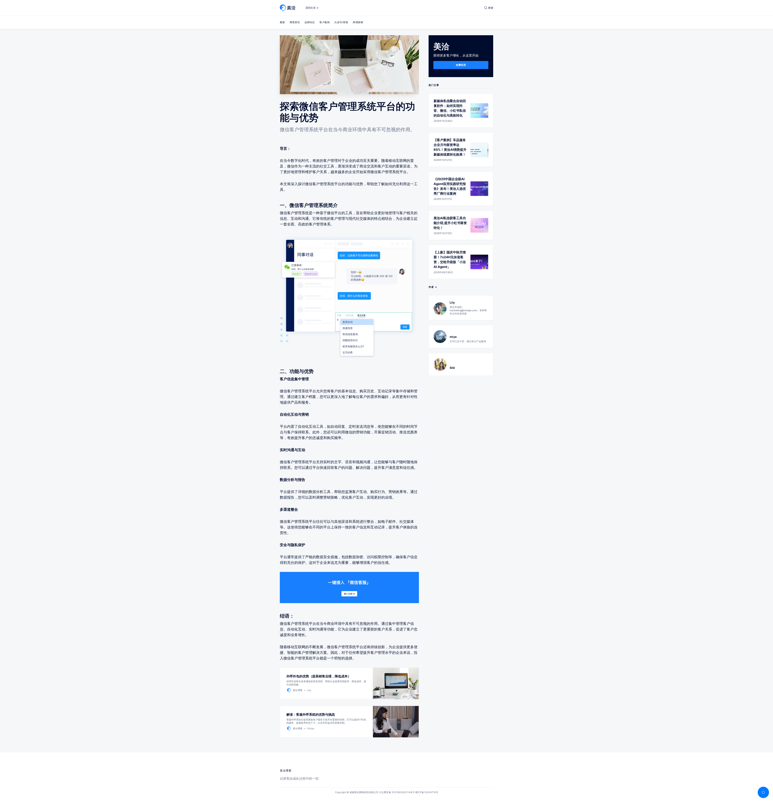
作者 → (433, 286)
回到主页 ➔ (312, 7)
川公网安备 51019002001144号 (396, 792)
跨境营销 (358, 22)
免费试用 (461, 64)
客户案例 (324, 22)
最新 (282, 22)
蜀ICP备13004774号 (426, 792)
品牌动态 (310, 22)
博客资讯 (295, 22)
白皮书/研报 (341, 22)
